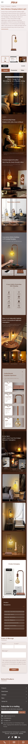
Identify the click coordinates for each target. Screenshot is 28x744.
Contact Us (4, 701)
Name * (4, 643)
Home (2, 6)
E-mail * (16, 643)
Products (8, 6)
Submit (14, 669)
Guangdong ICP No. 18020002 (16, 733)
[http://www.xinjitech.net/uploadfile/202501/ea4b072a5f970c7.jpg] (14, 59)
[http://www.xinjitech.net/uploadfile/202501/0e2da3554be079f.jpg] (23, 59)
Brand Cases (5, 691)
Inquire (5, 66)
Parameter (14, 70)
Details (6, 70)
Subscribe (22, 712)
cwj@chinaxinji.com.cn (9, 716)
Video (22, 70)
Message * (5, 651)
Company (4, 694)
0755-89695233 (7, 718)
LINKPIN (14, 6)
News (3, 698)
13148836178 (6, 720)
